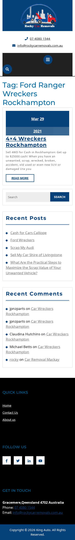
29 (42, 118)
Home (6, 405)
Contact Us (10, 412)
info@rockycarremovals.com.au (40, 45)
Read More (22, 179)
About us (8, 419)
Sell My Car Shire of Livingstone (36, 254)
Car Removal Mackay (42, 359)
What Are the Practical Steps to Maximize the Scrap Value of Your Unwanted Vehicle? (33, 267)
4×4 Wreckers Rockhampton (26, 141)
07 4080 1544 (40, 38)
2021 (37, 131)
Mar (35, 118)
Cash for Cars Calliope (28, 232)
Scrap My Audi (22, 247)
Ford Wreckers (22, 240)
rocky (14, 359)
